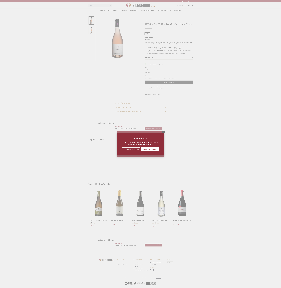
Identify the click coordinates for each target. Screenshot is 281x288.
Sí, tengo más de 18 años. (149, 149)
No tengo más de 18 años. (131, 149)
